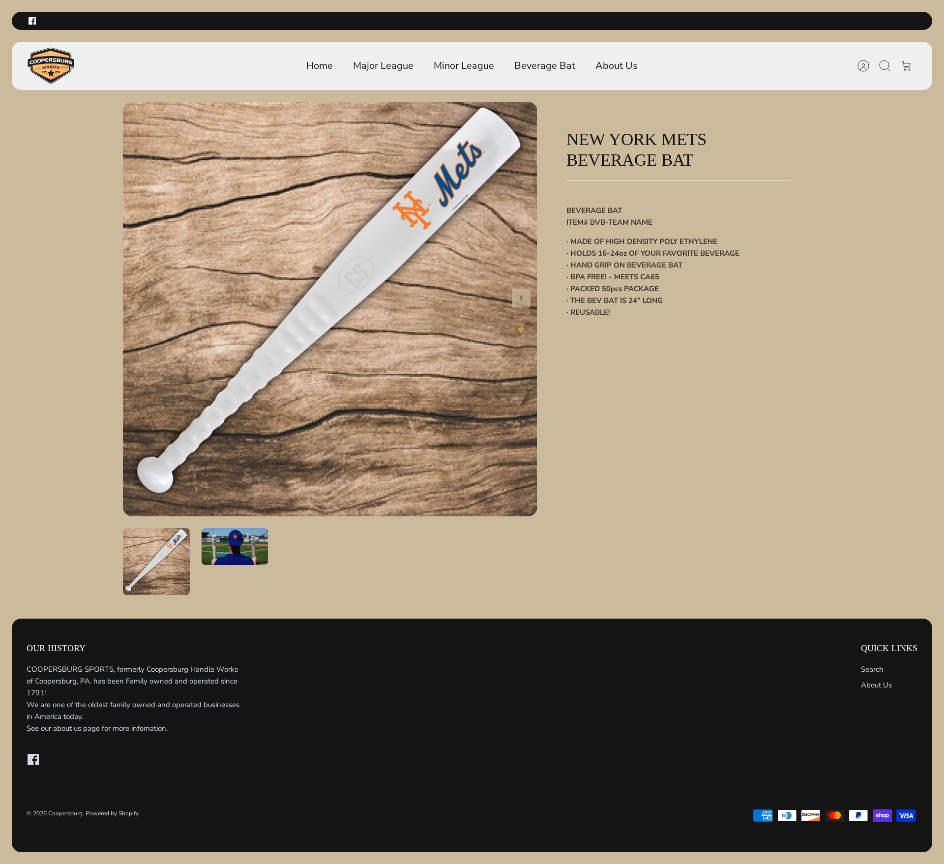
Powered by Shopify (112, 813)
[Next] (521, 298)
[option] (330, 309)
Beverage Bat (544, 65)
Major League (383, 65)
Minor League (464, 65)
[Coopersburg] (51, 66)
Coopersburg (65, 813)
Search (872, 669)
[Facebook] (32, 21)
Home (319, 65)
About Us (616, 65)
